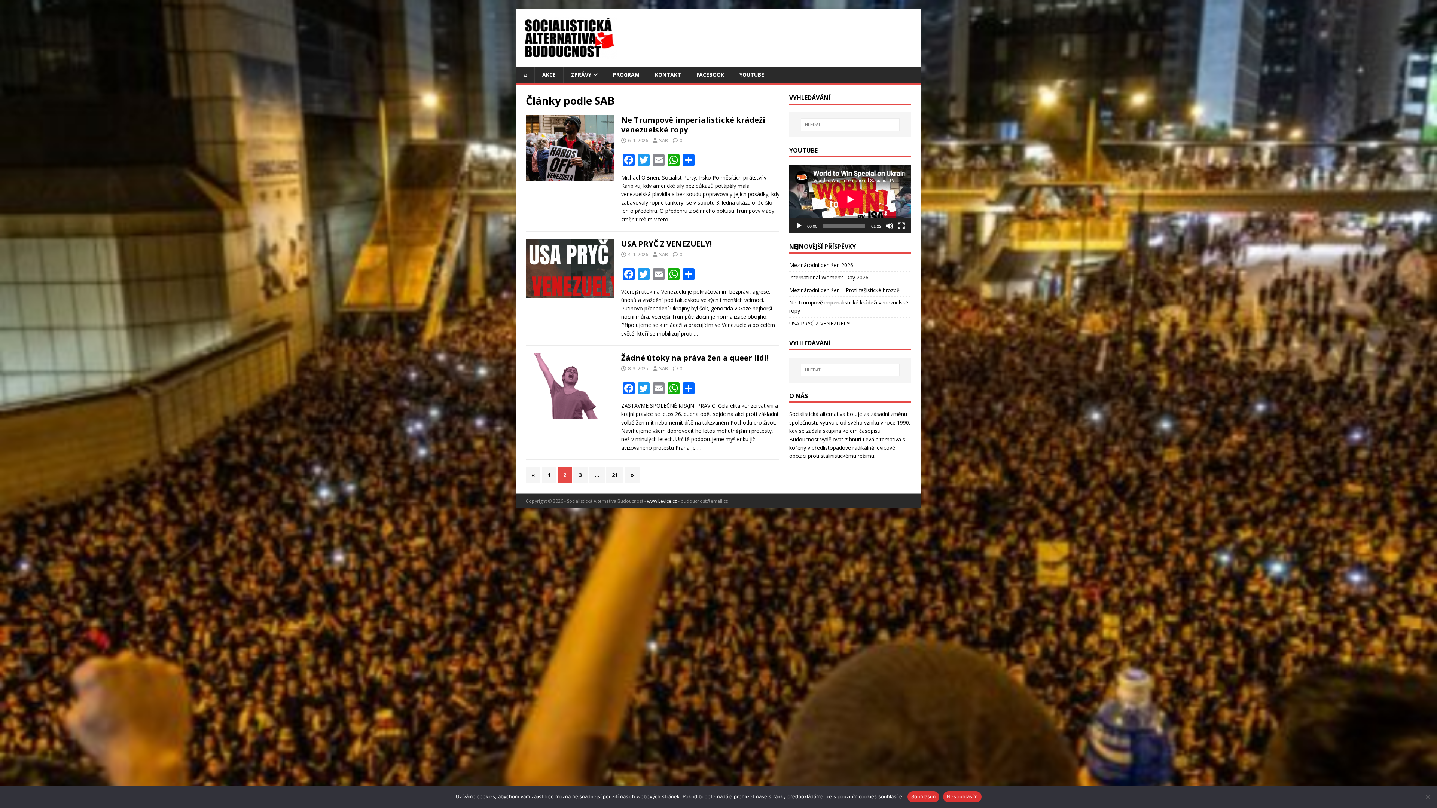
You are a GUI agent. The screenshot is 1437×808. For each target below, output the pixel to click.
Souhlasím (923, 796)
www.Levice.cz (662, 501)
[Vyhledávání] (850, 124)
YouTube (751, 74)
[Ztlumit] (889, 226)
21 (615, 474)
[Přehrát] (799, 226)
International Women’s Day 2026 (829, 277)
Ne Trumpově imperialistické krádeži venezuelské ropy (693, 125)
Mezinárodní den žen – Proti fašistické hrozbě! (845, 290)
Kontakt (668, 74)
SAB (663, 140)
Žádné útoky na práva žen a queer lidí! (695, 358)
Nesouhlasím (962, 796)
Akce (549, 74)
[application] (850, 199)
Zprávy (581, 74)
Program (626, 74)
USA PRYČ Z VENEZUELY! (666, 244)
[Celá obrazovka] (901, 226)
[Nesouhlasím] (1427, 797)
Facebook (710, 74)
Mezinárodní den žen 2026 (821, 265)
